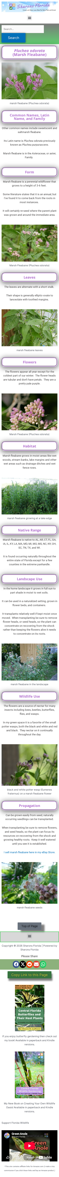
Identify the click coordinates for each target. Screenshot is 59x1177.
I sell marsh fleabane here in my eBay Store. (29, 852)
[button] (29, 17)
